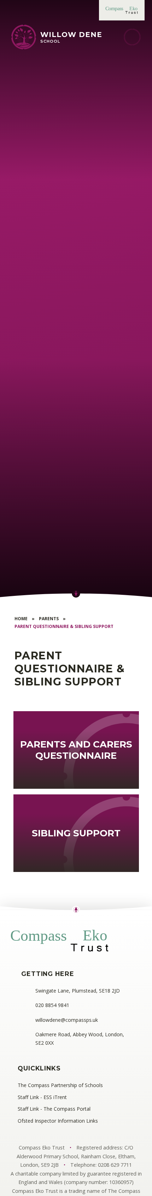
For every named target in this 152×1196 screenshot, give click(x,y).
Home (21, 619)
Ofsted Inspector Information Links (58, 1120)
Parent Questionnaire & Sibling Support (63, 626)
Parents (49, 619)
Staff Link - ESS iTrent (42, 1097)
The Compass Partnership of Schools (60, 1085)
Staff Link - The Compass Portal (54, 1108)
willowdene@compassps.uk (66, 1020)
